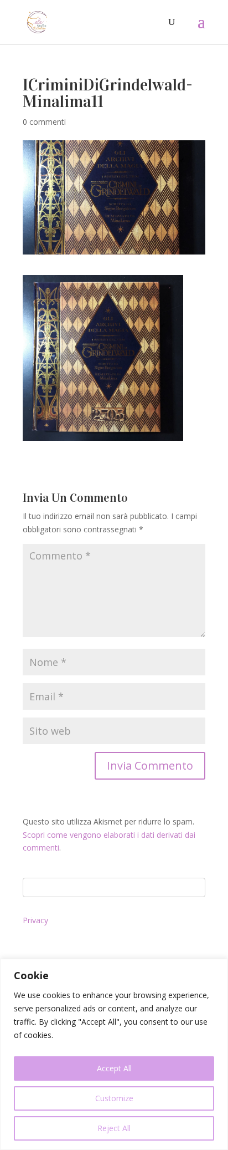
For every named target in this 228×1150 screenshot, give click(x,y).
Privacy (35, 920)
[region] (114, 1054)
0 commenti (44, 121)
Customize (114, 1098)
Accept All (114, 1068)
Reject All (114, 1128)
